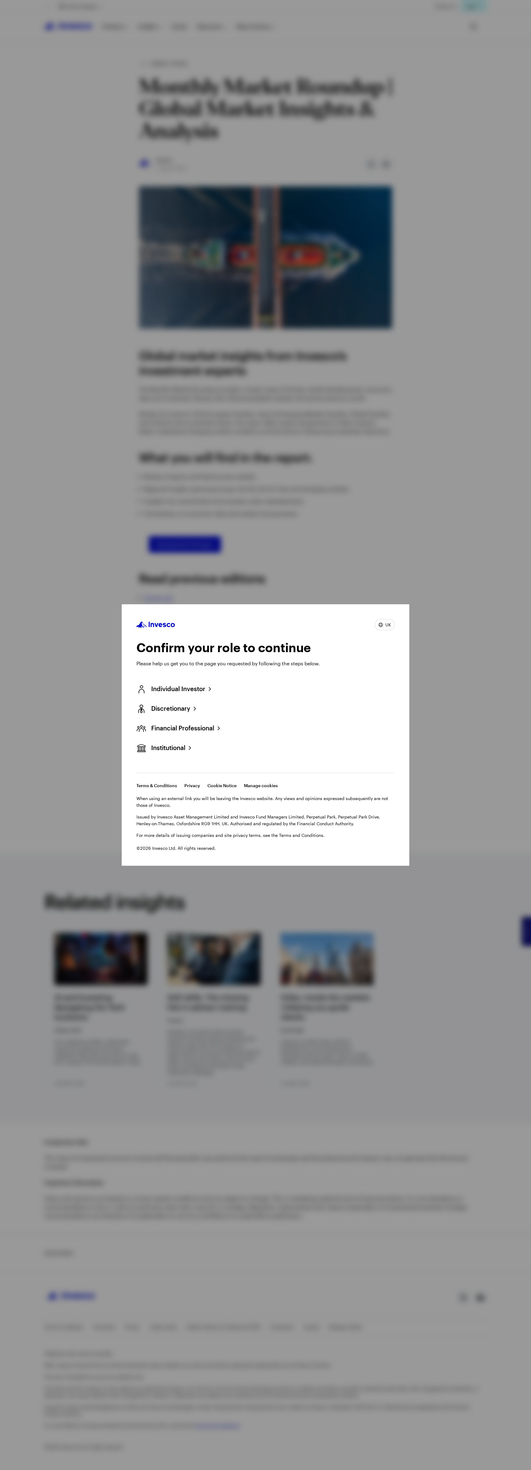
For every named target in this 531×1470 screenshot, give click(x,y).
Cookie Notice (222, 785)
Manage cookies (261, 785)
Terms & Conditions (156, 785)
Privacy (192, 785)
